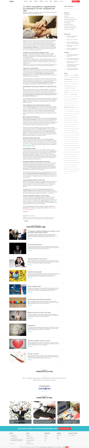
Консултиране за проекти (68, 24)
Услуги (30, 1)
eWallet (58, 438)
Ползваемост (65, 96)
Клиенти (41, 1)
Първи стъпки (69, 77)
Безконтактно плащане (74, 141)
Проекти (36, 1)
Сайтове (66, 92)
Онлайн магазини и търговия (69, 17)
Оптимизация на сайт (76, 79)
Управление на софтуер (69, 98)
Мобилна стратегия (73, 115)
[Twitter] (11, 443)
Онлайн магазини (74, 94)
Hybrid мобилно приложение (71, 111)
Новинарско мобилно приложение (69, 160)
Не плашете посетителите (35, 244)
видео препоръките (28, 144)
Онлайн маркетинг (67, 22)
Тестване (67, 158)
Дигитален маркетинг (74, 124)
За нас (46, 1)
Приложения (73, 83)
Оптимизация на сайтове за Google (70, 27)
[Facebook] (9, 443)
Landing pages (75, 92)
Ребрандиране (77, 113)
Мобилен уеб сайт (68, 107)
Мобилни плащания (71, 162)
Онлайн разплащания (76, 81)
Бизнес (74, 98)
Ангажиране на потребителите (69, 132)
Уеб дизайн (34, 217)
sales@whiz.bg (13, 435)
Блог (51, 1)
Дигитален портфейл (67, 139)
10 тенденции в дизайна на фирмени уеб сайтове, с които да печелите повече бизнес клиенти (44, 231)
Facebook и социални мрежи (69, 29)
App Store (65, 113)
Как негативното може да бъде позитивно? (39, 299)
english (62, 1)
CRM (64, 98)
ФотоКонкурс (59, 435)
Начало (25, 1)
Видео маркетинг (73, 130)
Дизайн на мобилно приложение (74, 147)
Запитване (75, 1)
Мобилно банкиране (67, 143)
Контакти (56, 1)
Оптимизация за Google (72, 171)
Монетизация (73, 154)
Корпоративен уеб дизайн (35, 272)
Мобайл (75, 107)
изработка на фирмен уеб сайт (45, 218)
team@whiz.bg (72, 435)
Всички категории (67, 14)
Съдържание (70, 90)
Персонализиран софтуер (68, 126)
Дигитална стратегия (67, 124)
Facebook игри (71, 75)
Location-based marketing (71, 164)
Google (65, 94)
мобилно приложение (71, 128)
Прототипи (76, 139)
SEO (73, 90)
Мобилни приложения (30, 438)
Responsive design (69, 122)
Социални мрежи (76, 90)
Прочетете (30, 238)
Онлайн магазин (68, 79)
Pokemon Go (73, 156)
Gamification (73, 139)
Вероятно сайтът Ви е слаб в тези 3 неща (39, 312)
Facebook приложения (72, 109)
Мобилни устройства (71, 92)
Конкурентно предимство (43, 217)
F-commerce (68, 94)
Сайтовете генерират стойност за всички (39, 340)
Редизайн (65, 77)
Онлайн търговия (75, 77)
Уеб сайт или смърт (33, 353)
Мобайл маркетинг (67, 115)
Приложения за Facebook (68, 81)
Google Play (77, 111)
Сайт (75, 96)
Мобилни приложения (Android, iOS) (70, 19)
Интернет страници (70, 96)
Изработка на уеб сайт (32, 218)
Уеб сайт (29, 217)
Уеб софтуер (77, 96)
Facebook (65, 83)
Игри (73, 96)
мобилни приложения (71, 113)
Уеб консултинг (66, 171)
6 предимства (31, 325)
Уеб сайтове (31, 215)
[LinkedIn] (13, 443)
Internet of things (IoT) (71, 145)
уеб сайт (54, 55)
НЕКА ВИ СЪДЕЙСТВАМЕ (64, 428)
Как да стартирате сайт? (34, 286)
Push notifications (76, 132)
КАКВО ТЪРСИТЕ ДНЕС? (68, 6)
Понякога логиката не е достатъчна (37, 259)
